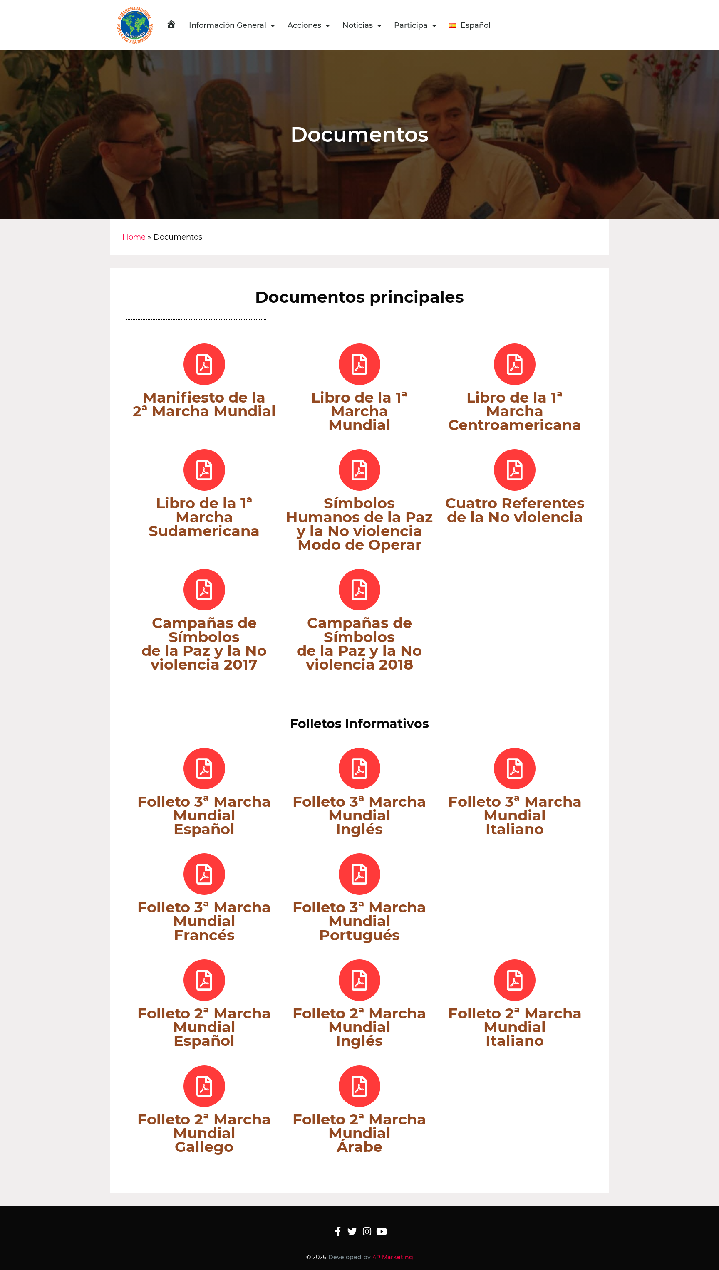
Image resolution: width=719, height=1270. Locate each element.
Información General (227, 25)
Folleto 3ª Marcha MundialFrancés (204, 921)
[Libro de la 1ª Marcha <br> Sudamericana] (204, 470)
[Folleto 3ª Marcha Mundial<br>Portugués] (359, 874)
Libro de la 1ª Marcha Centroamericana (514, 411)
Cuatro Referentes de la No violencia (515, 510)
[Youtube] (381, 1231)
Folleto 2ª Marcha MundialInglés (359, 1027)
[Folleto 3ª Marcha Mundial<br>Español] (204, 768)
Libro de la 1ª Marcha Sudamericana (204, 516)
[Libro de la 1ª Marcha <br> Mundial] (359, 364)
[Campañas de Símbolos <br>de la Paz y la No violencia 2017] (204, 589)
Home (134, 237)
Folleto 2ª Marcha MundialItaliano (515, 1027)
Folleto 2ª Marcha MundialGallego (204, 1133)
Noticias (357, 25)
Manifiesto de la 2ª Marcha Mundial (204, 404)
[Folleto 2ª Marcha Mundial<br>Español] (204, 980)
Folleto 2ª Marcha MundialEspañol (204, 1027)
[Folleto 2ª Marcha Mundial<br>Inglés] (359, 980)
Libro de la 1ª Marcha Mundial (359, 411)
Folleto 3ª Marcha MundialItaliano (515, 815)
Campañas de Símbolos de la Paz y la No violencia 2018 (359, 643)
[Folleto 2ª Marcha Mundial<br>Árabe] (359, 1086)
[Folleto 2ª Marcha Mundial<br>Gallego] (204, 1086)
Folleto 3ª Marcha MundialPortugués (359, 921)
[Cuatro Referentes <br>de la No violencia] (515, 470)
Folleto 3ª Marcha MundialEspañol (204, 815)
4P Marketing (392, 1257)
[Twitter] (352, 1231)
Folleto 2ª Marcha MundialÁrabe (359, 1133)
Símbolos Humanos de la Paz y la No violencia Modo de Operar (359, 523)
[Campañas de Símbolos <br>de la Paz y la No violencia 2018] (359, 589)
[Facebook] (337, 1231)
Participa (411, 25)
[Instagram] (367, 1231)
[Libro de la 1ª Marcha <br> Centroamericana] (515, 364)
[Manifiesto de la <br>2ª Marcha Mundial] (204, 364)
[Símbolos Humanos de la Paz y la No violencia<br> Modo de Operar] (359, 470)
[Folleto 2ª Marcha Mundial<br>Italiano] (515, 980)
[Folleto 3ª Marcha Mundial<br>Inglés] (359, 768)
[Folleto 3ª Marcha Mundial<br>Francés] (204, 874)
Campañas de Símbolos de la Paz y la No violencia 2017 (204, 643)
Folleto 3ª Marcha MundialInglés (359, 815)
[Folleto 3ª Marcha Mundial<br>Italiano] (515, 768)
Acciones (304, 25)
